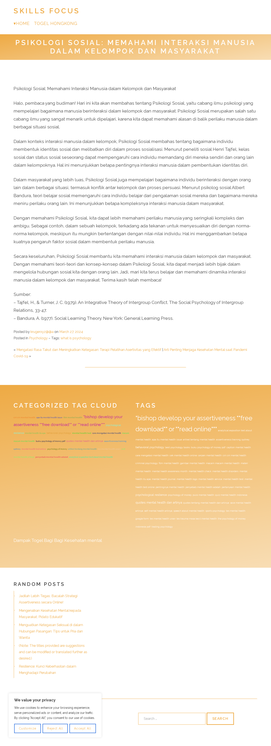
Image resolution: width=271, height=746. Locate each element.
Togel (37, 540)
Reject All (55, 728)
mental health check (200, 471)
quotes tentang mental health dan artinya (206, 502)
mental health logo (187, 479)
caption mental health (239, 447)
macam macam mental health (223, 463)
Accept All (82, 728)
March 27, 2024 (71, 332)
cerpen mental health (210, 455)
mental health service (210, 479)
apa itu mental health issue (49, 417)
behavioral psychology (59, 433)
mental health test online (34, 449)
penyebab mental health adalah (51, 457)
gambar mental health (192, 463)
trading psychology (162, 526)
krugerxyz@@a (42, 332)
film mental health (73, 417)
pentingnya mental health (170, 487)
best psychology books (177, 447)
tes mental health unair (109, 449)
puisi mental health (203, 495)
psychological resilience (151, 494)
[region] (55, 715)
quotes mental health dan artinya (84, 441)
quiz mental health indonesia (231, 495)
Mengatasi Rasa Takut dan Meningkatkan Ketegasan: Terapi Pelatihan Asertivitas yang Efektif (89, 350)
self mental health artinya (158, 511)
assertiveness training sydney (232, 439)
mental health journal (164, 479)
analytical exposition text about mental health (91, 457)
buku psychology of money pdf (50, 441)
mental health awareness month (170, 471)
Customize (27, 728)
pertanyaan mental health (236, 487)
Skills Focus (47, 11)
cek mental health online (183, 455)
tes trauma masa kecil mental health (197, 518)
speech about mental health (188, 511)
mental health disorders (225, 471)
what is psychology (76, 338)
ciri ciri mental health (24, 417)
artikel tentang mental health (82, 449)
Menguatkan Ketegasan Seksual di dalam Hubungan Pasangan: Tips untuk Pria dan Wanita (51, 631)
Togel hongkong (55, 23)
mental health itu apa (35, 433)
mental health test (81, 433)
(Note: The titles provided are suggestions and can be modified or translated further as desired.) (53, 651)
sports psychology (215, 511)
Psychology (38, 338)
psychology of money (57, 449)
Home (23, 23)
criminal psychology (147, 463)
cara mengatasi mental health (106, 433)
